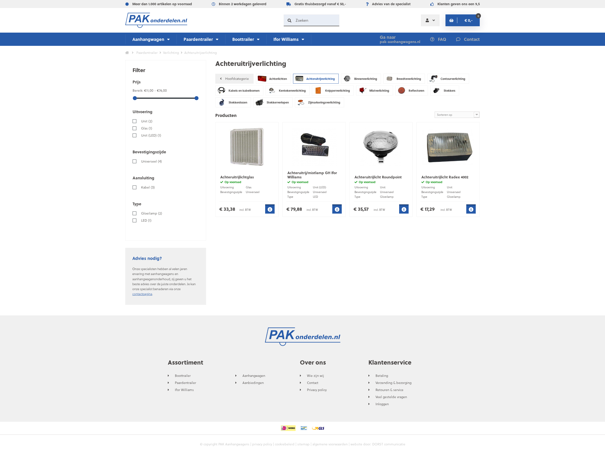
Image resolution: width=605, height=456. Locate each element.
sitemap (303, 444)
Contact (312, 383)
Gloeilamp (151, 213)
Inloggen (382, 404)
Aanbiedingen (253, 383)
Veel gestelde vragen (391, 397)
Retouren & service (389, 390)
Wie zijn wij (315, 376)
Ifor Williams (286, 39)
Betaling (382, 376)
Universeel (151, 161)
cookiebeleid (284, 444)
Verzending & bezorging (393, 383)
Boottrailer (243, 39)
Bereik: (138, 90)
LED (146, 220)
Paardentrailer (198, 39)
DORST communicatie (388, 444)
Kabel (148, 187)
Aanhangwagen (148, 39)
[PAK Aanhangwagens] (156, 20)
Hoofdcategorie (237, 78)
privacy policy (262, 444)
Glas (146, 128)
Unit (146, 121)
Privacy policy (317, 390)
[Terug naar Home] (127, 53)
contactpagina (142, 294)
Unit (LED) (151, 135)
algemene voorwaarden (330, 444)
